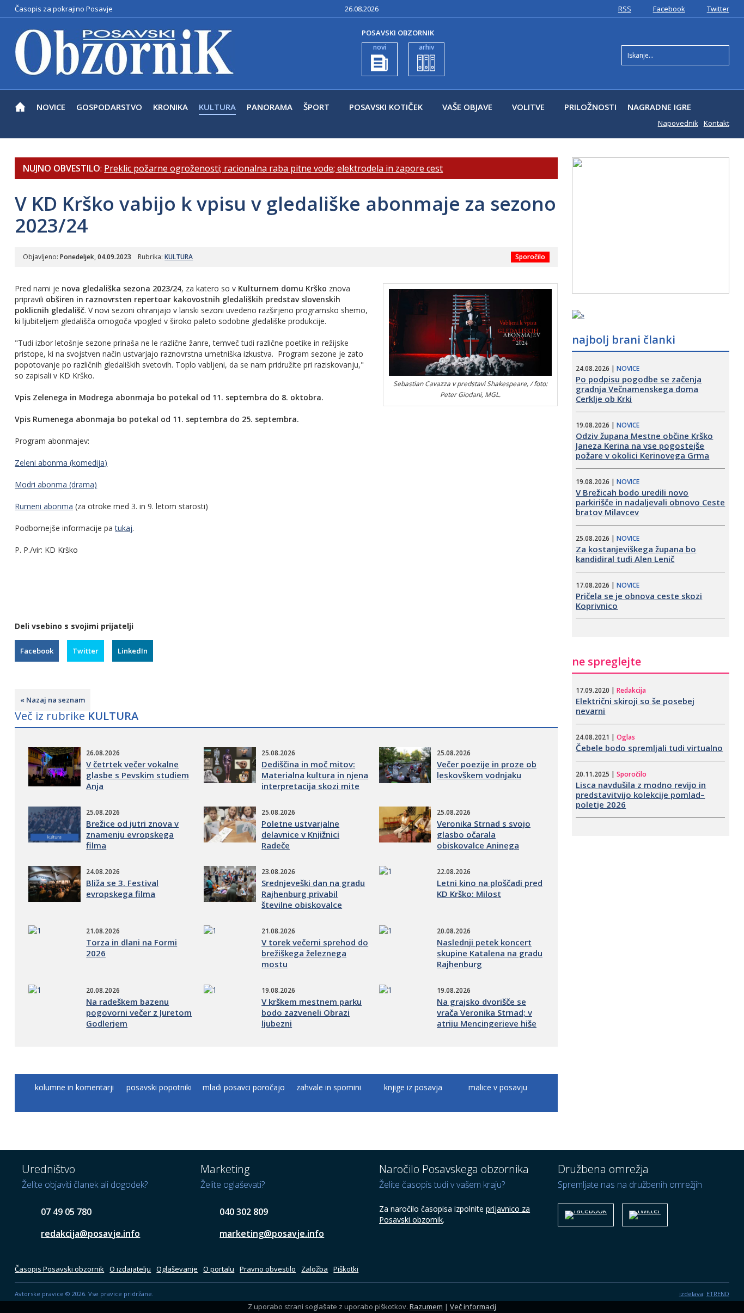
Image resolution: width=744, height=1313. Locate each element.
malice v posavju (497, 1087)
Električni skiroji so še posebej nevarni (635, 705)
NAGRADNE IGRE (659, 106)
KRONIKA (170, 106)
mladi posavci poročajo (244, 1087)
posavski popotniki (159, 1087)
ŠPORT (316, 106)
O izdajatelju (130, 1269)
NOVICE (50, 106)
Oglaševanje (177, 1269)
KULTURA (217, 106)
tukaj (123, 528)
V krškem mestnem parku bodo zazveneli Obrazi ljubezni (311, 1012)
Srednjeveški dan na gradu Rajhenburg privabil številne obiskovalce (313, 893)
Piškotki (345, 1269)
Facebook (669, 9)
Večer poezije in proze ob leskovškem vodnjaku (486, 769)
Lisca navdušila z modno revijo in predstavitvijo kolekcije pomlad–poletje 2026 (641, 794)
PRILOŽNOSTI (590, 106)
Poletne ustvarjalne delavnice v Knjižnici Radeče (300, 834)
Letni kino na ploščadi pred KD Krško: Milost (489, 888)
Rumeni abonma (44, 506)
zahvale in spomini (328, 1087)
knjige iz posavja (413, 1087)
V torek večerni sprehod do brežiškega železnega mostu (314, 953)
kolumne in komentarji (74, 1087)
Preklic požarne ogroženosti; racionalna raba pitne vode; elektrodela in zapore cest (273, 168)
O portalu (218, 1269)
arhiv (426, 47)
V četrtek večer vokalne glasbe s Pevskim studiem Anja (137, 775)
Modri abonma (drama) (56, 484)
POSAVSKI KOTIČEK (386, 106)
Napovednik (678, 123)
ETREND (717, 1294)
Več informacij (473, 1306)
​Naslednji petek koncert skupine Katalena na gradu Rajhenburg (489, 953)
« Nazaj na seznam (52, 700)
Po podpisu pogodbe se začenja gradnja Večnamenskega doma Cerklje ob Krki (639, 389)
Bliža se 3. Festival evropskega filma (122, 888)
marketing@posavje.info (271, 1233)
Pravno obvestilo (268, 1269)
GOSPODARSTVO (109, 106)
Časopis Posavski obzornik (59, 1269)
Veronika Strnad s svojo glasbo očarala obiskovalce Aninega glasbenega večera (483, 840)
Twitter (718, 9)
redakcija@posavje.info (90, 1233)
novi (379, 47)
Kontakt (716, 123)
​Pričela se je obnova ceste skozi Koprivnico (639, 600)
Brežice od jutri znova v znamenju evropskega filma (132, 834)
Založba (314, 1269)
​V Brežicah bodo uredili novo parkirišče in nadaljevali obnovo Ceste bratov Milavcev (650, 502)
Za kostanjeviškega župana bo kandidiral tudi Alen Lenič (636, 553)
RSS (624, 9)
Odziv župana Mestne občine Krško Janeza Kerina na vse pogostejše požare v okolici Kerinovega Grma (644, 445)
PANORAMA (269, 106)
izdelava (691, 1294)
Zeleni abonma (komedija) (61, 462)
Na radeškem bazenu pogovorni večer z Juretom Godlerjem (139, 1012)
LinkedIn (133, 651)
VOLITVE (528, 106)
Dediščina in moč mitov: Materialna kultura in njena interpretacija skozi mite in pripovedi (314, 780)
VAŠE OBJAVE (467, 106)
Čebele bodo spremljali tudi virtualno (649, 747)
